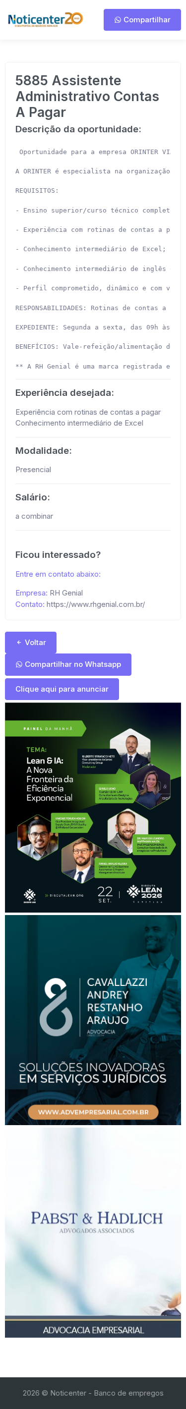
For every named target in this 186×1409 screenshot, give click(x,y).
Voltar (34, 642)
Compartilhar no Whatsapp (72, 664)
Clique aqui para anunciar (62, 689)
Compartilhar (146, 19)
